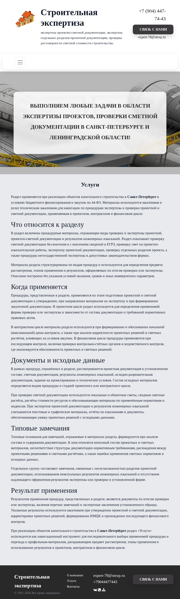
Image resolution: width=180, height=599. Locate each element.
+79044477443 (105, 582)
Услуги (71, 581)
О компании (75, 575)
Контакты (73, 586)
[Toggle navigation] (20, 62)
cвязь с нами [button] (153, 29)
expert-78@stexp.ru (152, 37)
